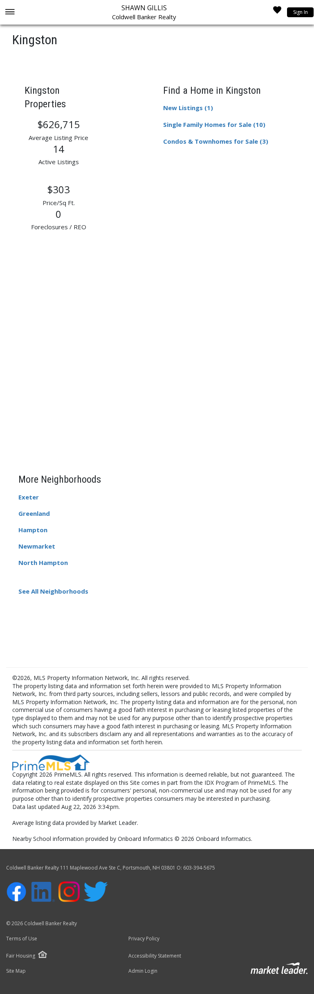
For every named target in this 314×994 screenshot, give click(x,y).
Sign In (300, 12)
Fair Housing (20, 955)
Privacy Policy (143, 938)
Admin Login (142, 971)
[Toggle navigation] (9, 12)
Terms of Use (21, 938)
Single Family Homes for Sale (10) (214, 124)
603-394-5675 (199, 867)
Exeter (28, 497)
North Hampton (43, 562)
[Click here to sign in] (277, 12)
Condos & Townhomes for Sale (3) (215, 141)
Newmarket (36, 546)
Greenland (34, 513)
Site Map (16, 971)
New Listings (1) (188, 108)
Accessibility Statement (154, 956)
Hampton (32, 530)
